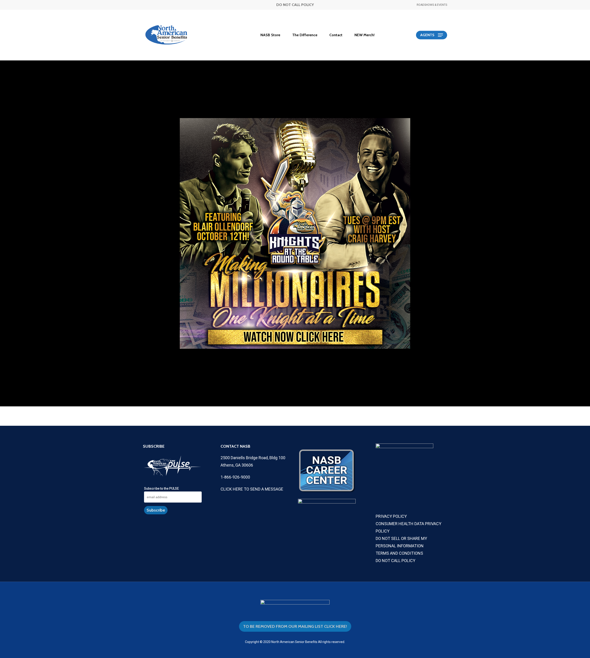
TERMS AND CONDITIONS (399, 553)
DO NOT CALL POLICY (295, 5)
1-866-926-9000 (235, 477)
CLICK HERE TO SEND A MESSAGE (252, 489)
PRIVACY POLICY (391, 516)
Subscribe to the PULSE (161, 488)
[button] (431, 35)
